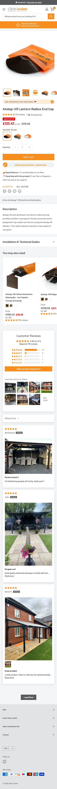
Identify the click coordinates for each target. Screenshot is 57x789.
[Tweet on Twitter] (14, 191)
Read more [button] (9, 576)
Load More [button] (28, 697)
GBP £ (6, 748)
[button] (9, 114)
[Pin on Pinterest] (9, 191)
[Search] (51, 16)
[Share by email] (19, 191)
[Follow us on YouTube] (4, 761)
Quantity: (7, 147)
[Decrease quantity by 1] (15, 147)
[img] (11, 429)
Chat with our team (34, 2)
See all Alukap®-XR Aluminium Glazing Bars (22, 200)
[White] (27, 136)
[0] (52, 9)
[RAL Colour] (17, 136)
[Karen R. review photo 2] (8, 664)
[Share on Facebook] (4, 191)
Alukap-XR (8, 187)
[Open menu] (4, 9)
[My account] (46, 9)
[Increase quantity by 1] (29, 147)
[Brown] (7, 136)
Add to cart (28, 157)
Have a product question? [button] (28, 369)
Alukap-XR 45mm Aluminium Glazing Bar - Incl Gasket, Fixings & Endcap (18, 297)
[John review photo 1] (28, 534)
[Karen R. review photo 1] (28, 629)
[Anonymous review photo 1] (28, 456)
